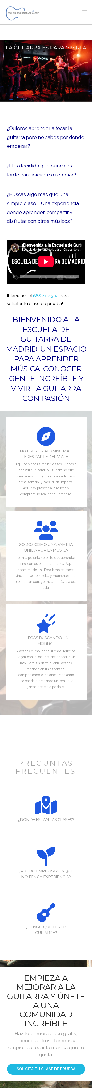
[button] (84, 10)
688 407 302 (45, 295)
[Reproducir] (13, 276)
